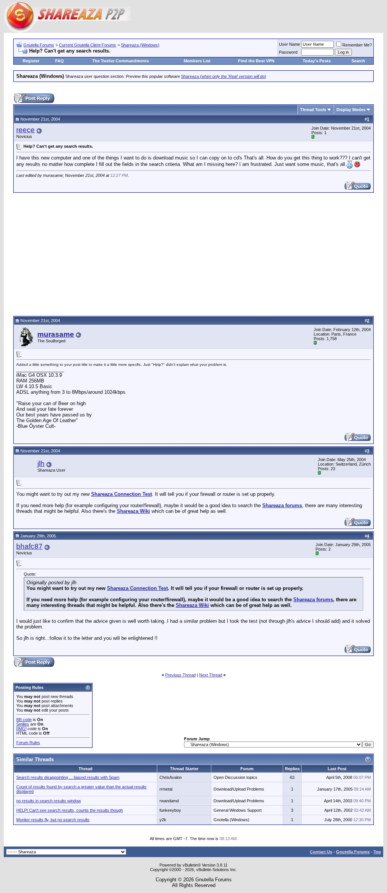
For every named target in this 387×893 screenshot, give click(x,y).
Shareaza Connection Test (121, 494)
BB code (24, 719)
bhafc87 (29, 546)
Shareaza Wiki (133, 511)
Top (377, 852)
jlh (41, 463)
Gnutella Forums (38, 45)
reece (25, 130)
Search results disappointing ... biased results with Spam (67, 777)
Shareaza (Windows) (140, 45)
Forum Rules (28, 742)
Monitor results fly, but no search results (53, 819)
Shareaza (223, 76)
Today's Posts (317, 61)
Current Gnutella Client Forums (87, 45)
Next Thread (210, 675)
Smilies (22, 724)
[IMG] (21, 728)
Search (358, 61)
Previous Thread (180, 675)
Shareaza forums (282, 505)
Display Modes (350, 109)
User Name (289, 44)
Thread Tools (313, 109)
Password (288, 52)
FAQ (59, 61)
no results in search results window (48, 801)
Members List (197, 61)
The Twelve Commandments (120, 61)
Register (31, 61)
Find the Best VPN (256, 61)
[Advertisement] (193, 253)
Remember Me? (357, 45)
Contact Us (321, 852)
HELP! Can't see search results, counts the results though (69, 810)
